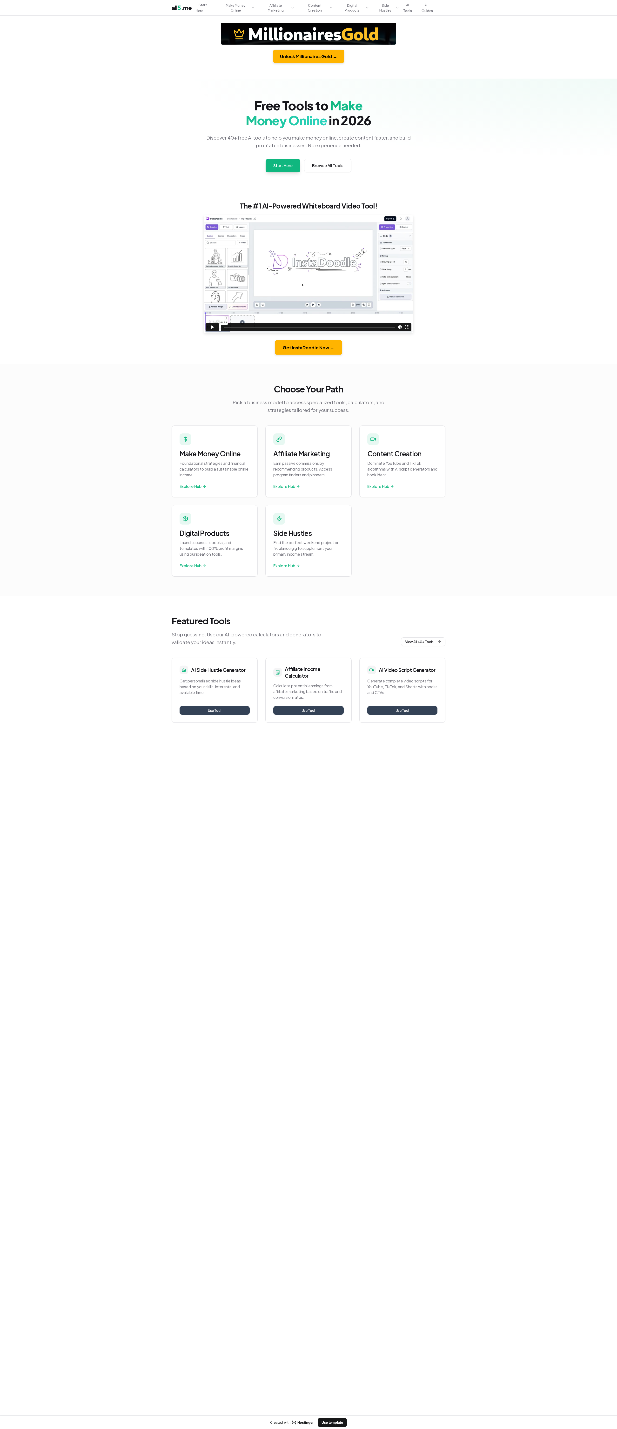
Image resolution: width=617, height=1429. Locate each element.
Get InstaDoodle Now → (308, 347)
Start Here (201, 8)
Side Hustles (385, 7)
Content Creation (315, 7)
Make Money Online (235, 7)
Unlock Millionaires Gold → (308, 56)
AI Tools (407, 8)
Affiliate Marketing (276, 7)
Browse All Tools (327, 165)
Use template (332, 1422)
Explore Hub (190, 486)
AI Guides (427, 8)
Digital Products (352, 7)
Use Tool (214, 710)
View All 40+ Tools (419, 642)
